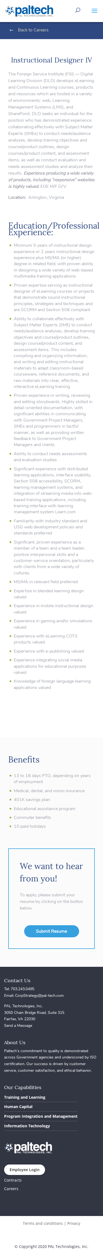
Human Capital (18, 1106)
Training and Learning (24, 1097)
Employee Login (25, 1169)
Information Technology (27, 1125)
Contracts (13, 1180)
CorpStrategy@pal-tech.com (39, 995)
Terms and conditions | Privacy (51, 1223)
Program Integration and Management (40, 1116)
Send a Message (18, 1025)
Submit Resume (51, 931)
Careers (11, 1188)
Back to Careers (33, 30)
